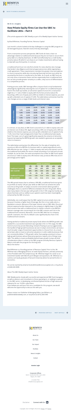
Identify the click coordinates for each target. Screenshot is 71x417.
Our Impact (35, 344)
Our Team (35, 340)
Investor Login (35, 365)
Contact (35, 358)
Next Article (59, 313)
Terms (49, 409)
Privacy (43, 409)
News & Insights (35, 353)
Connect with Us (39, 402)
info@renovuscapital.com (35, 382)
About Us (35, 335)
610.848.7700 (35, 380)
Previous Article (45, 313)
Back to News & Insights (16, 11)
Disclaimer (26, 402)
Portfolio (35, 349)
